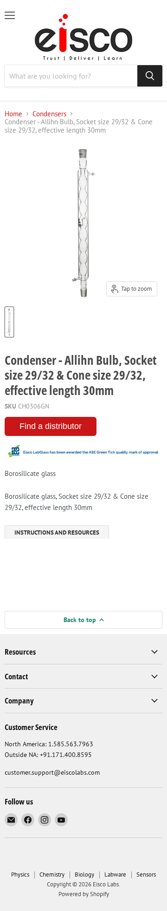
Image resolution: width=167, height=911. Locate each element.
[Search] (149, 76)
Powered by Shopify (83, 894)
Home (13, 114)
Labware (115, 874)
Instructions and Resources (56, 532)
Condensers (49, 114)
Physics (20, 874)
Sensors (146, 874)
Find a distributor (50, 426)
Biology (84, 874)
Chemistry (51, 874)
